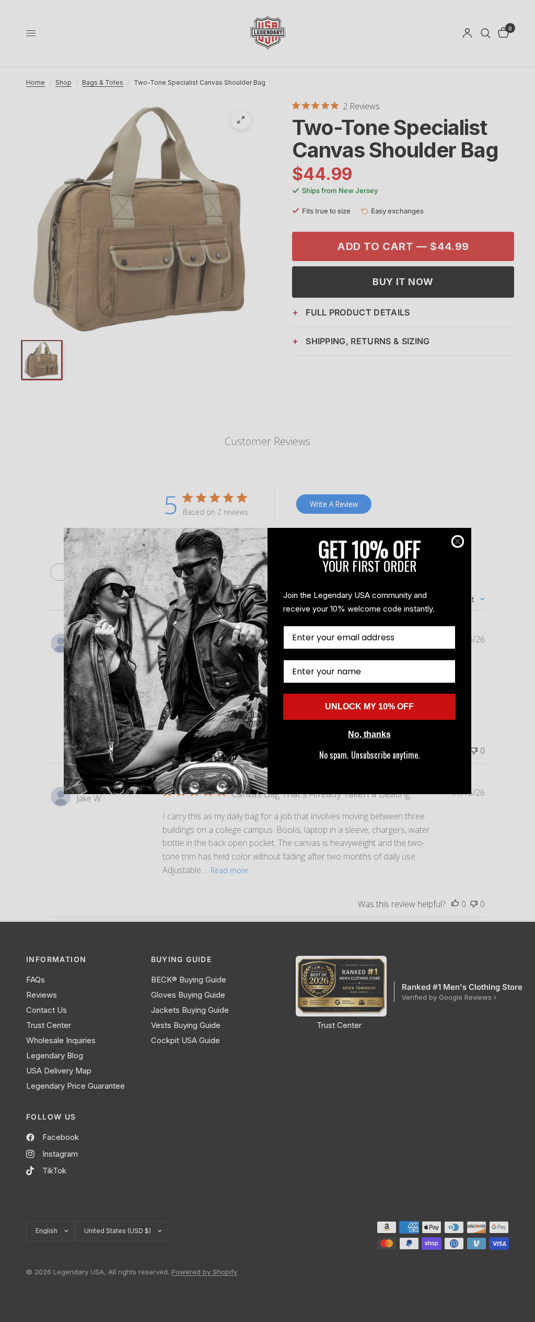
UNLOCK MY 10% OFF (369, 706)
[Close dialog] (457, 541)
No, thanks (369, 734)
